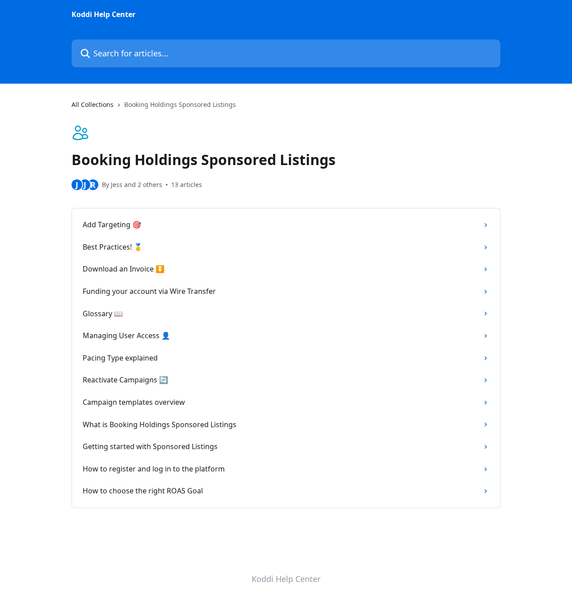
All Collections (93, 104)
